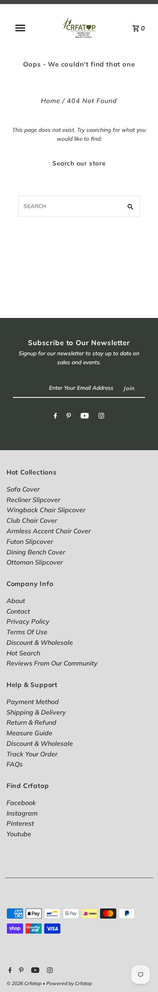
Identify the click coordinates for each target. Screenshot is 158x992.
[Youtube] (85, 417)
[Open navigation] (20, 28)
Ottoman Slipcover (34, 562)
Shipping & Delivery (36, 712)
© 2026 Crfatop (24, 983)
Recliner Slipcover (33, 500)
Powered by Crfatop (69, 983)
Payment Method (32, 702)
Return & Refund (31, 722)
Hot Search (23, 653)
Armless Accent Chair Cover (48, 531)
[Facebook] (55, 417)
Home (50, 101)
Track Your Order (32, 754)
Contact (18, 611)
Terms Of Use (26, 632)
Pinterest (20, 823)
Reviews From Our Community (52, 663)
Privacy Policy (27, 621)
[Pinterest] (68, 417)
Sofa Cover (23, 489)
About (15, 601)
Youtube (18, 834)
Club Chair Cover (31, 520)
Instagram (22, 813)
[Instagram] (101, 417)
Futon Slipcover (29, 541)
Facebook (21, 803)
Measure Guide (29, 733)
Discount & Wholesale (39, 642)
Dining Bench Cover (35, 552)
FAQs (14, 764)
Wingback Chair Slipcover (45, 510)
